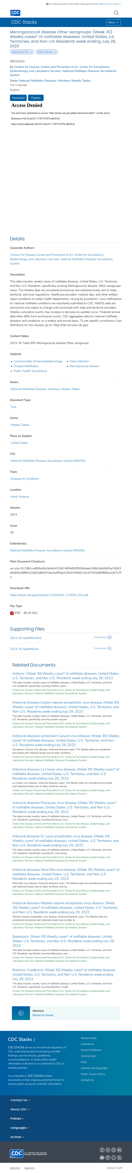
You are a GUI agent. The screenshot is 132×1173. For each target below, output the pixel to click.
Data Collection (79, 361)
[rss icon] (119, 1157)
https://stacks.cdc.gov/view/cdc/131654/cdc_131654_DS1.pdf (49, 595)
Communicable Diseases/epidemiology (38, 361)
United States (19, 443)
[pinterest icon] (107, 1157)
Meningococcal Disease (84, 366)
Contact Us (87, 1080)
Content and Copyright (94, 1068)
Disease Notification (26, 366)
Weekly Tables (20, 425)
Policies (15, 1118)
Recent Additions (91, 1050)
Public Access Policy (93, 1074)
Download (18, 98)
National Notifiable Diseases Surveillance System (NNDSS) (48, 461)
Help (84, 1062)
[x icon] (107, 1149)
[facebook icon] (102, 1149)
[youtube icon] (102, 1157)
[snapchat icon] (113, 1157)
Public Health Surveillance (30, 371)
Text (13, 407)
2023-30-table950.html (25, 638)
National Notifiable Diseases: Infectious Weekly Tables (55, 81)
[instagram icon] (113, 1149)
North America (20, 497)
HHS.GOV (15, 1168)
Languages (18, 1128)
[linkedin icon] (119, 1149)
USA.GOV (29, 1168)
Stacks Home (89, 1038)
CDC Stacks (20, 1039)
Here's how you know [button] (109, 4)
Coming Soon (88, 1056)
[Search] (117, 12)
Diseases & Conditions (25, 479)
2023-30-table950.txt (24, 649)
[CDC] (15, 13)
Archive (15, 1137)
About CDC (18, 1109)
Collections (87, 1044)
